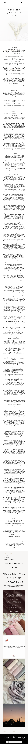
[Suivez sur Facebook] (12, 567)
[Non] (26, 739)
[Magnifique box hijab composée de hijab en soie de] (14, 670)
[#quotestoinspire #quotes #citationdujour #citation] (14, 647)
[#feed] (14, 715)
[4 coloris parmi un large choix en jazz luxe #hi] (14, 624)
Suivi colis (5, 734)
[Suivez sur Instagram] (15, 567)
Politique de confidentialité (15, 741)
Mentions (5, 555)
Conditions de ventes (8, 559)
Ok (7, 741)
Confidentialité (6, 557)
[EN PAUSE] (14, 601)
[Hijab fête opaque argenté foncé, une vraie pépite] (14, 692)
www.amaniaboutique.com (10, 50)
